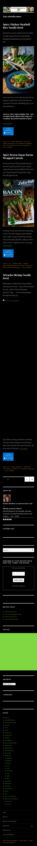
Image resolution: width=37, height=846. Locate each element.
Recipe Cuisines (8, 748)
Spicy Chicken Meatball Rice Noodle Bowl (16, 26)
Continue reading (7, 123)
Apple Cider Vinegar (10, 720)
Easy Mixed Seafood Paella (11, 619)
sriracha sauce (26, 145)
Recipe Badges (8, 740)
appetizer (25, 263)
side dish (9, 267)
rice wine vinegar (11, 145)
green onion (6, 468)
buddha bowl (27, 467)
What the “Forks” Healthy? (11, 799)
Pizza (7, 773)
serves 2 (19, 468)
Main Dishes (19, 141)
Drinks (6, 730)
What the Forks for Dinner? (10, 840)
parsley (5, 267)
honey (4, 145)
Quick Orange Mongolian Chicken (13, 614)
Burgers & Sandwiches (10, 722)
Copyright (7, 725)
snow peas (19, 145)
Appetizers (15, 263)
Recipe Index (8, 753)
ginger (13, 143)
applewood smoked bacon (10, 265)
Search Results (8, 788)
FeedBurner (22, 586)
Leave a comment (7, 147)
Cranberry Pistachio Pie (11, 617)
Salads (8, 776)
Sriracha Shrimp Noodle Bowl (17, 276)
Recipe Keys (8, 781)
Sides (20, 263)
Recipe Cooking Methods (11, 743)
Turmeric (8, 804)
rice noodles (13, 468)
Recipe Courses (8, 745)
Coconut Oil (9, 801)
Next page (31, 481)
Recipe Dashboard (9, 750)
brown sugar (20, 265)
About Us (7, 717)
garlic (9, 143)
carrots (27, 265)
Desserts (8, 763)
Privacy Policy (8, 735)
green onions (19, 143)
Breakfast (8, 761)
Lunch (17, 467)
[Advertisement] (18, 651)
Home (4, 812)
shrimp (24, 468)
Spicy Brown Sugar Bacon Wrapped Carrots (18, 156)
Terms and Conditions (10, 796)
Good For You (8, 733)
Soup (20, 467)
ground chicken (27, 143)
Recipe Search (8, 783)
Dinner (13, 141)
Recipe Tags (7, 786)
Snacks (6, 791)
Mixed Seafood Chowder (11, 612)
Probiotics (7, 738)
